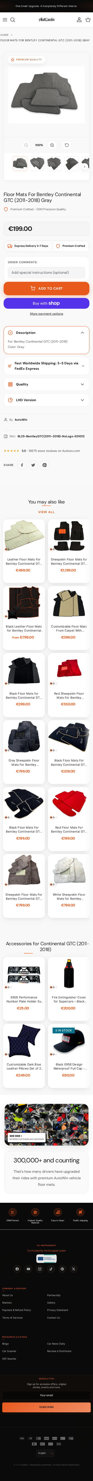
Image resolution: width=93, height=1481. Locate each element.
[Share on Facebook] (21, 465)
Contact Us (53, 1317)
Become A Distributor (59, 1351)
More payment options (46, 314)
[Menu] (5, 20)
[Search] (15, 20)
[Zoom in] (52, 145)
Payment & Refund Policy (16, 1310)
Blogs (5, 1343)
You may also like (46, 502)
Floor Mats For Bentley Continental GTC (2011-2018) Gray (45, 40)
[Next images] (84, 166)
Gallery (51, 1302)
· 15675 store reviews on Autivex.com (51, 451)
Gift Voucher (9, 1358)
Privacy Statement (57, 1310)
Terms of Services (12, 1317)
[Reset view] (66, 145)
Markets (7, 1302)
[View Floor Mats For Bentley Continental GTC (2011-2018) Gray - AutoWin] (20, 163)
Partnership (53, 1295)
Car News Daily (56, 1343)
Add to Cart (50, 288)
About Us (7, 1295)
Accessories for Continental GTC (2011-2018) (48, 947)
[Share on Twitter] (33, 465)
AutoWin (24, 1465)
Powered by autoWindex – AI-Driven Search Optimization (54, 1465)
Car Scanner (9, 1351)
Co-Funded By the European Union (46, 1250)
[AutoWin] (46, 20)
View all (46, 512)
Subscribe (46, 1407)
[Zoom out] (26, 145)
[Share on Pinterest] (44, 465)
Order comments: (22, 262)
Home (4, 35)
